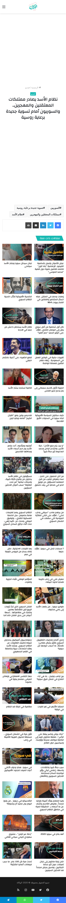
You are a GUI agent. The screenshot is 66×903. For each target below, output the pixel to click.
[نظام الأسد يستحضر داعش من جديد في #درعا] (17, 316)
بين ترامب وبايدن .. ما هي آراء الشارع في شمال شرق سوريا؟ (50, 677)
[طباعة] (28, 225)
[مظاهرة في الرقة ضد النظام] (17, 695)
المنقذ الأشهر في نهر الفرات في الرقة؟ (51, 708)
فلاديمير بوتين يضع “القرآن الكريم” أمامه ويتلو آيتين (20, 416)
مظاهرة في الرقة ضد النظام (19, 707)
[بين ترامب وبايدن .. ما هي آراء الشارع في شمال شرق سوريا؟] (49, 665)
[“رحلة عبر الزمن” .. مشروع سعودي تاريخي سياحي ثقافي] (17, 823)
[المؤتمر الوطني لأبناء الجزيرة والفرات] (17, 568)
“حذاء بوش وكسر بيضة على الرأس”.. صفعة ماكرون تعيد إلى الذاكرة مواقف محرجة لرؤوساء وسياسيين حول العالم (49, 738)
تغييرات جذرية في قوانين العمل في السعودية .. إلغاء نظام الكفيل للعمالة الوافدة (49, 360)
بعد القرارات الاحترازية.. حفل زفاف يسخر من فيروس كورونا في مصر (18, 551)
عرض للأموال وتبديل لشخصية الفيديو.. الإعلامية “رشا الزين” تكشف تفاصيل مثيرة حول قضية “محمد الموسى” (49, 267)
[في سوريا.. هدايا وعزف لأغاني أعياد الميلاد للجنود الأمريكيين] (17, 756)
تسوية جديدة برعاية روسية (30, 207)
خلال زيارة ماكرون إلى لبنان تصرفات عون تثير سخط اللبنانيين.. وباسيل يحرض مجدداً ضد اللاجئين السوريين (50, 866)
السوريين (55, 207)
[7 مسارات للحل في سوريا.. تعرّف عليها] (49, 537)
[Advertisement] (33, 51)
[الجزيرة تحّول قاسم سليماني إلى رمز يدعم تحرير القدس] (49, 377)
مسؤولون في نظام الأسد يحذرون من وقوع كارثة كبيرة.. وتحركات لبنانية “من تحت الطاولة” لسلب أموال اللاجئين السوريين (18, 482)
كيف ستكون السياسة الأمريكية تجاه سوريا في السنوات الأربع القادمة (49, 418)
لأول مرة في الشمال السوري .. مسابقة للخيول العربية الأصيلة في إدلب (18, 737)
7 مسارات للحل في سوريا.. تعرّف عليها (49, 550)
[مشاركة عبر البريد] (36, 225)
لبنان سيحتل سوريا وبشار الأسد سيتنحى (18, 264)
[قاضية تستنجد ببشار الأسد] (17, 377)
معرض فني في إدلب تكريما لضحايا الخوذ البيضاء (51, 580)
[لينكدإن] (43, 225)
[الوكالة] (33, 6)
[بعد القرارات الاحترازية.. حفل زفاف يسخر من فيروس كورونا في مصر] (17, 537)
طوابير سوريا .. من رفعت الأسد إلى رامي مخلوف (50, 608)
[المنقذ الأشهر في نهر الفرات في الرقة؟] (49, 695)
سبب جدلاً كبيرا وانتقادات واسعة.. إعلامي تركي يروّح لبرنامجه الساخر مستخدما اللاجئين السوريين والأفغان (52, 771)
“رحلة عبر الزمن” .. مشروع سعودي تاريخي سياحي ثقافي (18, 835)
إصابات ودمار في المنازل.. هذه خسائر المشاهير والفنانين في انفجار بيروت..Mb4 (50, 299)
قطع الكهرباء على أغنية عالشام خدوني (17, 359)
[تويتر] (50, 225)
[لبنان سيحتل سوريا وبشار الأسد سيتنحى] (17, 252)
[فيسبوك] (58, 225)
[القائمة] (3, 7)
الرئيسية (35, 87)
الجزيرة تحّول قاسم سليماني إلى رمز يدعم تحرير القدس (49, 389)
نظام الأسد (17, 214)
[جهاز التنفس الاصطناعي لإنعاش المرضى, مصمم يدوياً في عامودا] (17, 665)
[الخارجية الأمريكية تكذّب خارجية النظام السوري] (17, 285)
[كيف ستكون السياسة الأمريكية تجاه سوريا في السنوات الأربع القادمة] (49, 404)
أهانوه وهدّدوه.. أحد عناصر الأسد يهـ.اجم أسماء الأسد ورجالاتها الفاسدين (20, 449)
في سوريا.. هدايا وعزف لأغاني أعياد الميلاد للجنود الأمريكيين (18, 768)
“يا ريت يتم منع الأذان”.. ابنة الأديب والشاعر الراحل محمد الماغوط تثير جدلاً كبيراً (51, 449)
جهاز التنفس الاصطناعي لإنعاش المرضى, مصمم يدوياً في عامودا (17, 679)
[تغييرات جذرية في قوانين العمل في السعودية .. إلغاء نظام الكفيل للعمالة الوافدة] (49, 346)
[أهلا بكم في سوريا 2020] (49, 823)
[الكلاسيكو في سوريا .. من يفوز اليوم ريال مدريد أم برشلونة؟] (17, 789)
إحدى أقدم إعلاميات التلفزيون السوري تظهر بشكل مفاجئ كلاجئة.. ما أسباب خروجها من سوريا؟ (50, 644)
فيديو (27, 87)
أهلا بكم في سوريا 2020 (52, 834)
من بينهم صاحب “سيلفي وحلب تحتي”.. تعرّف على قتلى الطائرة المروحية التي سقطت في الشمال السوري (49, 517)
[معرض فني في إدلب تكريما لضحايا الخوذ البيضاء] (49, 568)
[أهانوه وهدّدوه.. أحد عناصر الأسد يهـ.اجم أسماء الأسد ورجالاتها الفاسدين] (17, 434)
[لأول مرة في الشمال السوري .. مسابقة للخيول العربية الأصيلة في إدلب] (17, 723)
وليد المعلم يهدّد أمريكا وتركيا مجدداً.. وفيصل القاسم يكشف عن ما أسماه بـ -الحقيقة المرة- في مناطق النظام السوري (49, 805)
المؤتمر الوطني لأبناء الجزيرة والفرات (19, 580)
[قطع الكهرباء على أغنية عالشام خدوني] (17, 346)
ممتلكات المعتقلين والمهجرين (45, 214)
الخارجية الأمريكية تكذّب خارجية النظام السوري (18, 298)
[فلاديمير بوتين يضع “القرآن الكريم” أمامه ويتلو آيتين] (17, 404)
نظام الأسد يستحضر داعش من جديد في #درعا (18, 328)
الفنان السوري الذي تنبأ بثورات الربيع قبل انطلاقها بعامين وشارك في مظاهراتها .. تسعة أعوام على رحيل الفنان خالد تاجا (17, 611)
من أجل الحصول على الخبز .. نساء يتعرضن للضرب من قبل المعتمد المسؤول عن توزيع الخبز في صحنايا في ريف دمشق (49, 480)
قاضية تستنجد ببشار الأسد (20, 388)
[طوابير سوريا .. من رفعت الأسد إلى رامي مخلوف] (49, 595)
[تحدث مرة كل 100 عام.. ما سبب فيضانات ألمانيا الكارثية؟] (17, 850)
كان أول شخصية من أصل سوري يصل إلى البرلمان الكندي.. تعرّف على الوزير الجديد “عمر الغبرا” (49, 330)
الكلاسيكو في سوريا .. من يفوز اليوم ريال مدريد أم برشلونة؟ (17, 802)
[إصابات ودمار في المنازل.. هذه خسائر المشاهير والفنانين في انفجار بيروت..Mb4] (49, 285)
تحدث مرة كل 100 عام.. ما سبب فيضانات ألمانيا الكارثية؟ (17, 863)
